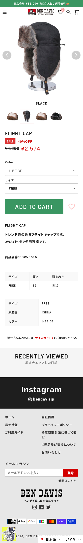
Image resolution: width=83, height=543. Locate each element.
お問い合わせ (51, 452)
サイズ (9, 180)
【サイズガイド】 (43, 338)
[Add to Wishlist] (71, 206)
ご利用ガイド (14, 432)
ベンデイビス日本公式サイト (41, 500)
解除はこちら (68, 480)
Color (9, 162)
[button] (51, 539)
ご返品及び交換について (59, 444)
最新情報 (11, 425)
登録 (70, 472)
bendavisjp (43, 399)
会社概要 (48, 417)
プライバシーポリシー (57, 425)
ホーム (9, 417)
